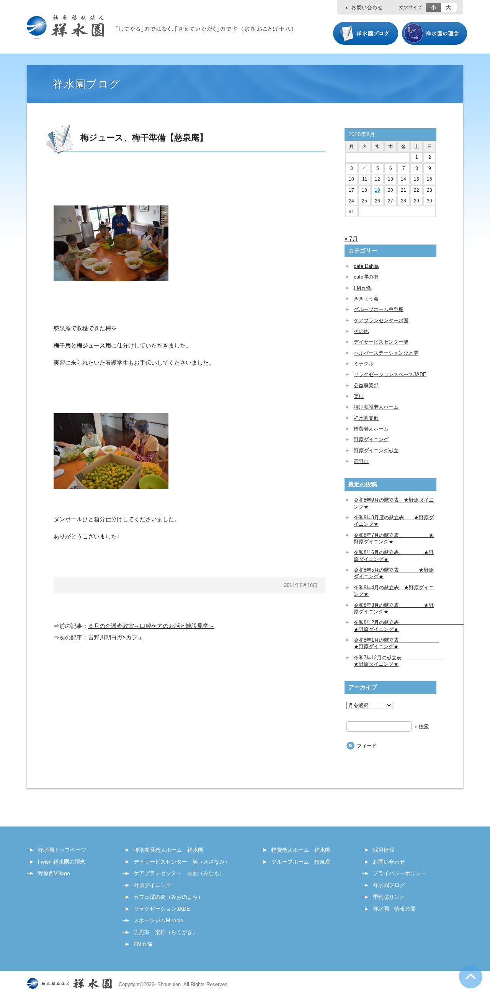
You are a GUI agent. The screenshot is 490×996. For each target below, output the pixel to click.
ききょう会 (366, 299)
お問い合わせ (389, 862)
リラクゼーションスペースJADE (390, 374)
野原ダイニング (371, 439)
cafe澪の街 (366, 277)
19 (377, 190)
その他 (361, 331)
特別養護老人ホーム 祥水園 (168, 850)
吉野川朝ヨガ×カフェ (115, 637)
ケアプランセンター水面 (381, 320)
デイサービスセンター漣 (381, 342)
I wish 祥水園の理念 (61, 862)
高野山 (361, 461)
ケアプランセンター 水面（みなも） (179, 873)
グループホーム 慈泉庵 (300, 862)
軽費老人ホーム (371, 429)
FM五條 (362, 288)
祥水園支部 (366, 418)
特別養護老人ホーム (376, 407)
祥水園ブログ (389, 885)
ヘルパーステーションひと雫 (386, 353)
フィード (367, 745)
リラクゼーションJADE (162, 909)
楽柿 (359, 396)
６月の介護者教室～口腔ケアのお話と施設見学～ (151, 626)
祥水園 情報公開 (394, 909)
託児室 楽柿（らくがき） (166, 932)
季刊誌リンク (389, 897)
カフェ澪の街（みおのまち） (168, 897)
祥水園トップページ (62, 850)
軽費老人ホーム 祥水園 (300, 850)
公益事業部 (366, 385)
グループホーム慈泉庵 (378, 309)
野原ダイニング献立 (376, 450)
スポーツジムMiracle (158, 920)
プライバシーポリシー (399, 873)
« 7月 (351, 238)
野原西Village (54, 873)
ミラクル (364, 364)
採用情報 (383, 850)
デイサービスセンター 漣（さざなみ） (182, 862)
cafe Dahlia (366, 266)
